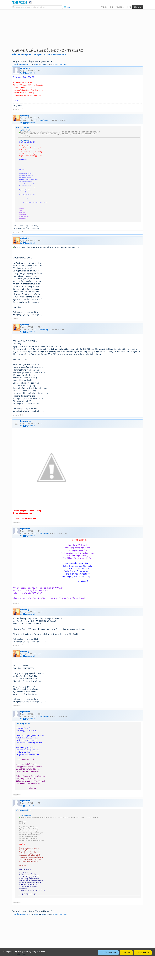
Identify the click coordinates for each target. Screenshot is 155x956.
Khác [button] (129, 7)
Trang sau (55, 64)
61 (37, 64)
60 (34, 64)
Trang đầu (15, 64)
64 (45, 64)
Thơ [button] (111, 7)
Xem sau (126, 952)
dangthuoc (25, 68)
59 (31, 64)
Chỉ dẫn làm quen (108, 952)
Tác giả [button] (104, 7)
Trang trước (24, 64)
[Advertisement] (77, 27)
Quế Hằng (24, 115)
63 (43, 64)
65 (48, 64)
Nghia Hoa (25, 528)
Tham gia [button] (120, 7)
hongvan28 (25, 421)
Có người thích (27, 73)
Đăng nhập (137, 7)
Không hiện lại (143, 952)
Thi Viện (19, 2)
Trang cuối (62, 64)
